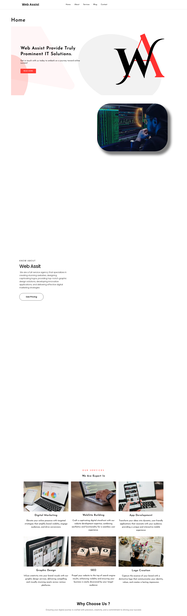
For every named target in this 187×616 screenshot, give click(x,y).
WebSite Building (93, 515)
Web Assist (30, 4)
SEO (93, 570)
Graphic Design (46, 570)
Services (86, 4)
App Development (141, 515)
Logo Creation (141, 570)
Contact (104, 4)
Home (68, 4)
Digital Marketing (46, 515)
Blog (95, 4)
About (76, 4)
